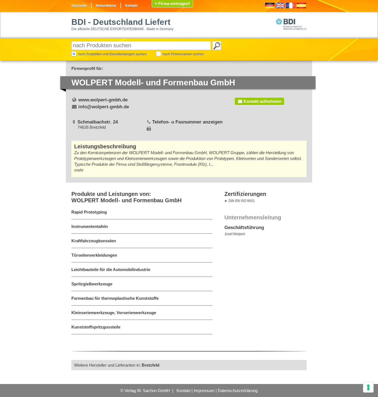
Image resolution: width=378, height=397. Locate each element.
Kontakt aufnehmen (262, 101)
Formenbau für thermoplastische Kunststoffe (115, 298)
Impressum (204, 390)
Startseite (79, 5)
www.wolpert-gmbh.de (103, 99)
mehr (79, 170)
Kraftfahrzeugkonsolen (93, 240)
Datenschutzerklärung (238, 390)
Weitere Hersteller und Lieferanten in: (116, 365)
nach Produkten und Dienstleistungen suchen (112, 54)
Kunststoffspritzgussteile (95, 327)
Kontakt (131, 5)
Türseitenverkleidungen (94, 255)
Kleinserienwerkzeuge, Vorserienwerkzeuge (113, 312)
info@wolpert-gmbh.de (103, 106)
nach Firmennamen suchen (183, 54)
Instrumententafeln (89, 226)
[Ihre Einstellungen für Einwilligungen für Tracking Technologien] (368, 387)
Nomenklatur (106, 5)
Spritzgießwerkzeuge (91, 284)
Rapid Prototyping (89, 212)
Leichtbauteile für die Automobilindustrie (110, 269)
